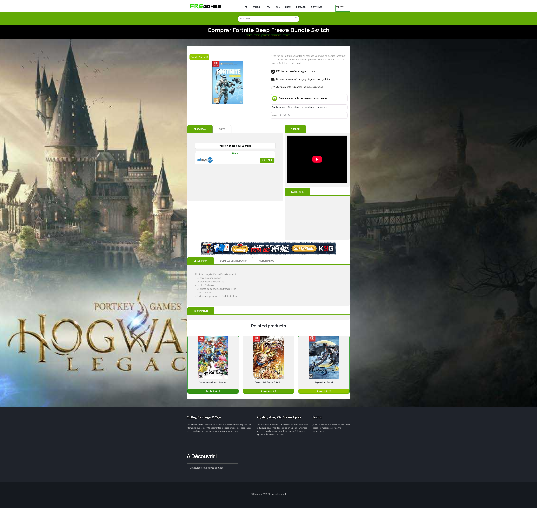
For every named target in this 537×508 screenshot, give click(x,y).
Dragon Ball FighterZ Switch (268, 382)
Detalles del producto (233, 261)
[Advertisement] (317, 217)
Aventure (265, 36)
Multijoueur (276, 36)
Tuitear (285, 115)
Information (201, 311)
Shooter (286, 36)
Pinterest (289, 115)
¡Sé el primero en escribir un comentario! (307, 107)
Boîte (222, 129)
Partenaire (297, 192)
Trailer (295, 129)
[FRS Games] (205, 6)
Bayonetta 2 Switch (324, 382)
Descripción (200, 261)
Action (257, 36)
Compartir (281, 115)
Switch (249, 36)
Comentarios (266, 261)
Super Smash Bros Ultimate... (213, 382)
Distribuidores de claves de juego (206, 467)
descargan (200, 129)
